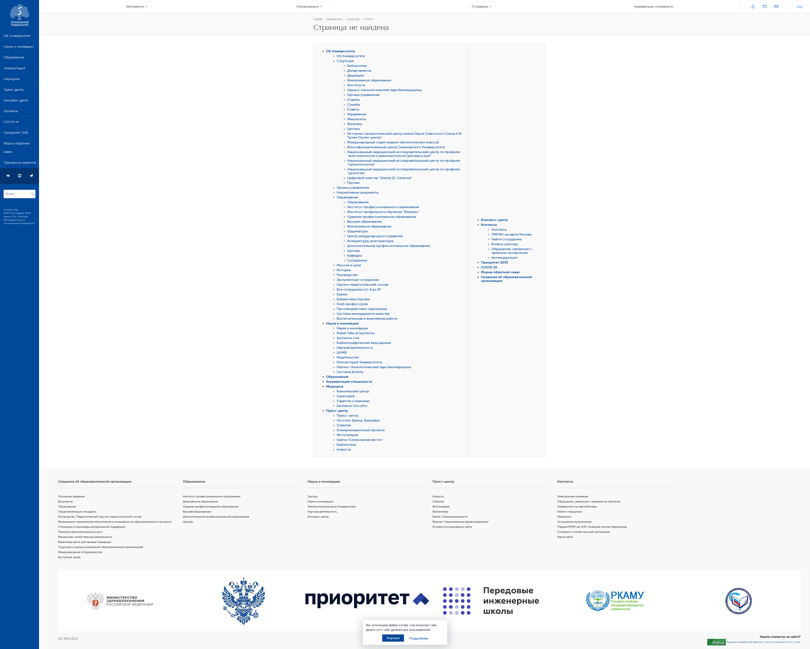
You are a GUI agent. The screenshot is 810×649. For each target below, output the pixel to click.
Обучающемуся (307, 6)
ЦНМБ (342, 352)
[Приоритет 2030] (367, 601)
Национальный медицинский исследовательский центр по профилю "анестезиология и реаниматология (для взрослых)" (403, 154)
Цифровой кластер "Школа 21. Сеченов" (379, 178)
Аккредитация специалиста (653, 6)
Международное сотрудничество (80, 552)
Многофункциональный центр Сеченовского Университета (396, 147)
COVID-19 (11, 123)
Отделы (368, 19)
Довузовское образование (200, 501)
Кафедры (354, 255)
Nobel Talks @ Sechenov (356, 333)
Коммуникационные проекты (361, 430)
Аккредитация (14, 69)
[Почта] (764, 7)
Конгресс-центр (16, 101)
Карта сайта (565, 537)
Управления (356, 114)
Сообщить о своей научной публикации (583, 531)
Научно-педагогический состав (362, 285)
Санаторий (346, 396)
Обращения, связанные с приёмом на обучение (511, 251)
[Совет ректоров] (739, 601)
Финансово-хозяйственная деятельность (85, 537)
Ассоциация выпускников (574, 521)
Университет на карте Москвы (577, 506)
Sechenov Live (348, 338)
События (344, 425)
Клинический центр (353, 391)
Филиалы (354, 124)
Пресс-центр (13, 90)
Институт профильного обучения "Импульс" (383, 212)
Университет (334, 19)
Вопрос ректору (504, 244)
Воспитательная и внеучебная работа (367, 318)
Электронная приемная (572, 496)
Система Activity (350, 372)
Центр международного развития (375, 236)
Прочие (353, 183)
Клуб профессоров (352, 304)
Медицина (11, 80)
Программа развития (20, 163)
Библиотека (346, 445)
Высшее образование (364, 222)
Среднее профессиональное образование (381, 217)
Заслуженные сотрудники (358, 280)
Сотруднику (480, 6)
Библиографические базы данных (364, 343)
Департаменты (359, 71)
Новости (344, 449)
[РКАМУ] (615, 600)
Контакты (11, 112)
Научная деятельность (355, 348)
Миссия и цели (349, 265)
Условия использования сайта (452, 526)
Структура (353, 19)
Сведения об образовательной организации (94, 481)
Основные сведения (71, 496)
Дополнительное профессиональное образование (388, 246)
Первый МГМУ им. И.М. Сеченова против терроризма (592, 526)
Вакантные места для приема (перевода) (84, 542)
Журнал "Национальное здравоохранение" (460, 521)
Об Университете (17, 37)
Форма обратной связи (17, 148)
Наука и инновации (19, 47)
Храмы (342, 294)
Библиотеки (357, 66)
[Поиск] (32, 194)
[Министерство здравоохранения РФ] (120, 601)
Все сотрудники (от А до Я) (359, 289)
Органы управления (363, 95)
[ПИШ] (491, 601)
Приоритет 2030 (16, 133)
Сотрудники (357, 260)
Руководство (347, 275)
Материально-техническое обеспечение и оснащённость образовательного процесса (114, 521)
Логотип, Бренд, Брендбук (358, 420)
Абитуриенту (135, 6)
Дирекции (355, 75)
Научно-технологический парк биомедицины (384, 90)
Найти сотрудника (506, 239)
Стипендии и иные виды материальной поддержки (91, 526)
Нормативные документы (358, 192)
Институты (356, 85)
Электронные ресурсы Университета (332, 506)
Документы (65, 501)
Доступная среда (69, 557)
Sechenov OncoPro (352, 406)
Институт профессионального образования (383, 207)
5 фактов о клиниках (353, 401)
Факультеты (356, 119)
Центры (353, 129)
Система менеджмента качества (363, 314)
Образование (14, 58)
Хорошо (393, 638)
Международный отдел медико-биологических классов (393, 142)
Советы (353, 109)
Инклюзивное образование (369, 80)
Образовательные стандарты (77, 511)
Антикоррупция (504, 258)
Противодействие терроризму (362, 309)
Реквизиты (564, 516)
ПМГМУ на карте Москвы (511, 234)
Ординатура (357, 231)
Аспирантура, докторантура (370, 241)
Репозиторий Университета (359, 362)
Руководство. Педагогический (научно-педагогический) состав (100, 516)
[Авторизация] (753, 7)
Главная (317, 19)
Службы (353, 104)
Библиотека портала (353, 299)
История (344, 270)
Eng (799, 6)
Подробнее (418, 638)
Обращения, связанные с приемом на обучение (588, 501)
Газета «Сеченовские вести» (360, 440)
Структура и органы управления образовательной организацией (100, 547)
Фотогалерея (347, 435)
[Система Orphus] (716, 642)
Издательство (348, 357)
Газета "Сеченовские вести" (450, 516)
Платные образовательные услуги (80, 531)
